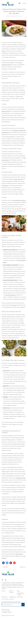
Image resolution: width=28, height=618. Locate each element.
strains (3, 51)
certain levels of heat (20, 478)
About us (4, 591)
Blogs (18, 591)
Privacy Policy (4, 597)
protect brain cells (18, 179)
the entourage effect (11, 295)
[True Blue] (3, 563)
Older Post (5, 567)
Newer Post (22, 567)
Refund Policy (20, 597)
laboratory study (6, 111)
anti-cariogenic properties (19, 200)
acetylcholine (5, 185)
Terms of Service (5, 599)
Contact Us (11, 599)
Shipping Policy (12, 597)
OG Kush (5, 397)
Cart (24, 3)
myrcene (14, 305)
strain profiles (19, 554)
